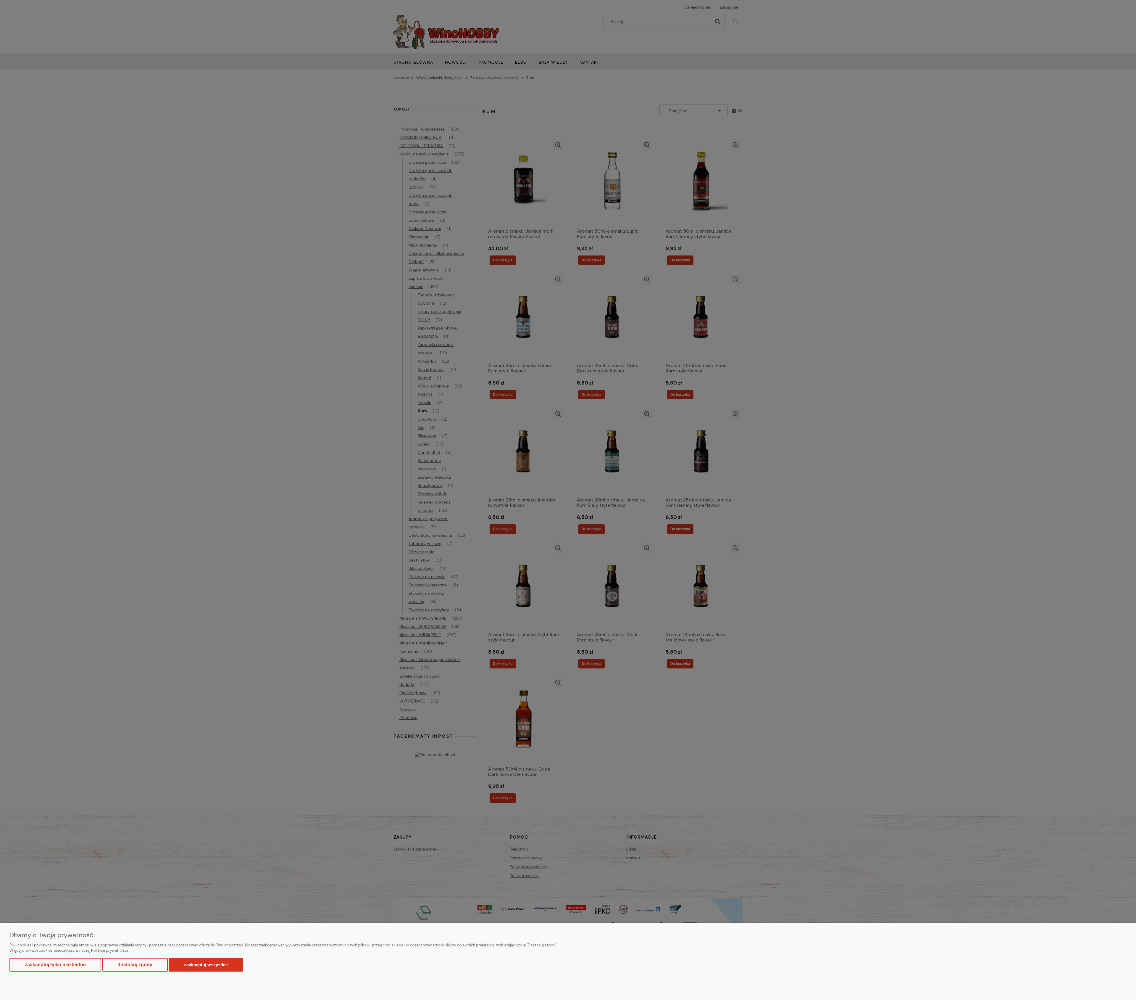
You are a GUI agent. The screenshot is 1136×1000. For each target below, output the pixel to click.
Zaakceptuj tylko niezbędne (55, 964)
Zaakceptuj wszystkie (206, 964)
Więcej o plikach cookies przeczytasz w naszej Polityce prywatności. (69, 950)
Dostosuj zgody (134, 964)
